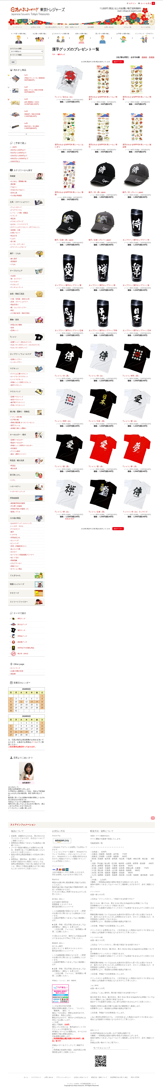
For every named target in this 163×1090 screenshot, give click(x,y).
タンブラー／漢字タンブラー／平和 (103, 330)
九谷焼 (13, 276)
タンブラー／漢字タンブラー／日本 (137, 330)
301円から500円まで (18, 150)
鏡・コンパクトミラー (18, 307)
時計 (12, 310)
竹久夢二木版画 (16, 506)
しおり (13, 238)
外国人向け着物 (16, 325)
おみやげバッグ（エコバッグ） (22, 523)
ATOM (137, 1077)
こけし (13, 480)
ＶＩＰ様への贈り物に (18, 33)
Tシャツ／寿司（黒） (131, 376)
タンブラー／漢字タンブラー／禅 (102, 285)
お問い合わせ (109, 27)
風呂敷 (13, 184)
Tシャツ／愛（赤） (96, 466)
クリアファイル (16, 210)
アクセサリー (15, 529)
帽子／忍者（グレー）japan (100, 240)
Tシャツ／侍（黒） (62, 376)
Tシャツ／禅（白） (62, 512)
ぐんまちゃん (15, 575)
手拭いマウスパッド (18, 405)
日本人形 (14, 193)
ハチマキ (14, 535)
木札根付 (14, 448)
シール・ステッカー (18, 244)
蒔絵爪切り (15, 304)
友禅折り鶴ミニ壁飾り (18, 428)
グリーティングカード (18, 247)
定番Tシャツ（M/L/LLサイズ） (21, 342)
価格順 (144, 57)
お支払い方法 (35, 27)
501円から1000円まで (18, 153)
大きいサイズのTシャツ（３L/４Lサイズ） (25, 345)
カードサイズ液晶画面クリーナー (22, 555)
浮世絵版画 (14, 498)
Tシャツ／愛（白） (130, 421)
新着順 (151, 57)
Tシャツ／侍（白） (96, 376)
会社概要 (91, 27)
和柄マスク (15, 566)
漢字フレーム (15, 425)
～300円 (14, 147)
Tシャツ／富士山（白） (64, 97)
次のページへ (118, 62)
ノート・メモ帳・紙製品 (19, 213)
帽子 (12, 532)
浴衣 (12, 327)
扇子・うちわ (15, 253)
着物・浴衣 (14, 320)
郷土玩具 (14, 468)
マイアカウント (36, 1077)
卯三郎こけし (15, 475)
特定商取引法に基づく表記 (119, 1077)
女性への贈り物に (81, 33)
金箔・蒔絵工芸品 (17, 294)
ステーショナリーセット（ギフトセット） (25, 227)
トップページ (17, 27)
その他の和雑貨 (16, 195)
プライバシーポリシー (63, 1077)
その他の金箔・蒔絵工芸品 (20, 313)
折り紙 (13, 241)
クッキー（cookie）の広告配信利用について (81, 1083)
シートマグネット (17, 379)
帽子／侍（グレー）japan (133, 192)
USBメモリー (15, 233)
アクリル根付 (15, 451)
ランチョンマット (17, 287)
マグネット (14, 368)
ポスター (14, 552)
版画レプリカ (15, 512)
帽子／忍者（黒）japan (64, 240)
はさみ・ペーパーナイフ (19, 224)
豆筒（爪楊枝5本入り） (19, 546)
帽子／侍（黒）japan (97, 192)
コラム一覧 (127, 27)
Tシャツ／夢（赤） (130, 466)
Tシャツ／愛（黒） (62, 466)
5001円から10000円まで (19, 158)
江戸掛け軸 (15, 419)
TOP (53, 54)
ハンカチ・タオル (17, 526)
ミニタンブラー (16, 362)
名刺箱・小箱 (15, 230)
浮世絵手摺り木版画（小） (20, 509)
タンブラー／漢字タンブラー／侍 (136, 240)
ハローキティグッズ (18, 491)
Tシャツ (13, 337)
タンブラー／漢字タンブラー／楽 (136, 285)
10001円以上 (15, 161)
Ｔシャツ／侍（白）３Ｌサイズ (135, 512)
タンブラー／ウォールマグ (20, 354)
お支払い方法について (81, 1077)
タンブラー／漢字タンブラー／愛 (68, 285)
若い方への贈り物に (102, 33)
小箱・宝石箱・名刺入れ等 (20, 299)
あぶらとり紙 (15, 549)
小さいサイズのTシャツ (19, 348)
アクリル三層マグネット (19, 374)
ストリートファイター (19, 602)
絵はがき (14, 236)
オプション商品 (16, 569)
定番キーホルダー (17, 440)
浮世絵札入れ (15, 537)
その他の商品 (15, 518)
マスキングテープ (17, 221)
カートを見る (147, 3)
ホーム (26, 1077)
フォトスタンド (16, 207)
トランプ (14, 216)
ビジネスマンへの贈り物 (60, 33)
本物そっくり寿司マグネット (21, 382)
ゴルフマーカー (16, 563)
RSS (132, 1077)
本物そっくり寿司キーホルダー (22, 445)
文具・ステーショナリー (19, 202)
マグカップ (15, 284)
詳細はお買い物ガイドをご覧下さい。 (105, 1042)
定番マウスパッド (17, 397)
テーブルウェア (16, 271)
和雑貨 (12, 176)
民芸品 (13, 465)
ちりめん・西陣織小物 (18, 181)
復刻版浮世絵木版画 (18, 503)
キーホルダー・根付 (18, 435)
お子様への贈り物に (123, 33)
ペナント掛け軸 (16, 417)
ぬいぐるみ (15, 557)
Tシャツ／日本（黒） (97, 421)
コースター (15, 282)
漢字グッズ (61, 54)
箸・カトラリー (16, 279)
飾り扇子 (14, 259)
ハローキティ (15, 486)
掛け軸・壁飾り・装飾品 (19, 412)
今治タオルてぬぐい (18, 190)
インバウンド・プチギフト (144, 33)
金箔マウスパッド (17, 399)
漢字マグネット (16, 385)
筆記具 (13, 218)
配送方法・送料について (99, 1077)
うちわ (13, 264)
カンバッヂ (15, 540)
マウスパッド (15, 391)
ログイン (132, 3)
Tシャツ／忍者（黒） (97, 512)
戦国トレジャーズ (17, 584)
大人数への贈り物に (40, 33)
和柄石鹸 (14, 560)
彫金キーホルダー (17, 443)
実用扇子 (14, 261)
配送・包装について (72, 27)
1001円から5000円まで (19, 155)
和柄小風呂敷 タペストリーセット (23, 422)
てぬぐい (14, 187)
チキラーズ (14, 593)
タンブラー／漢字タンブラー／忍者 (69, 330)
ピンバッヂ (15, 543)
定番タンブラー (16, 359)
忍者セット (15, 330)
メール (34, 742)
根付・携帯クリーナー (18, 454)
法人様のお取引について (54, 27)
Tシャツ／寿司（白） (63, 421)
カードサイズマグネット (19, 376)
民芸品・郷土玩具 (17, 460)
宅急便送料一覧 (96, 843)
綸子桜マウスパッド (18, 402)
